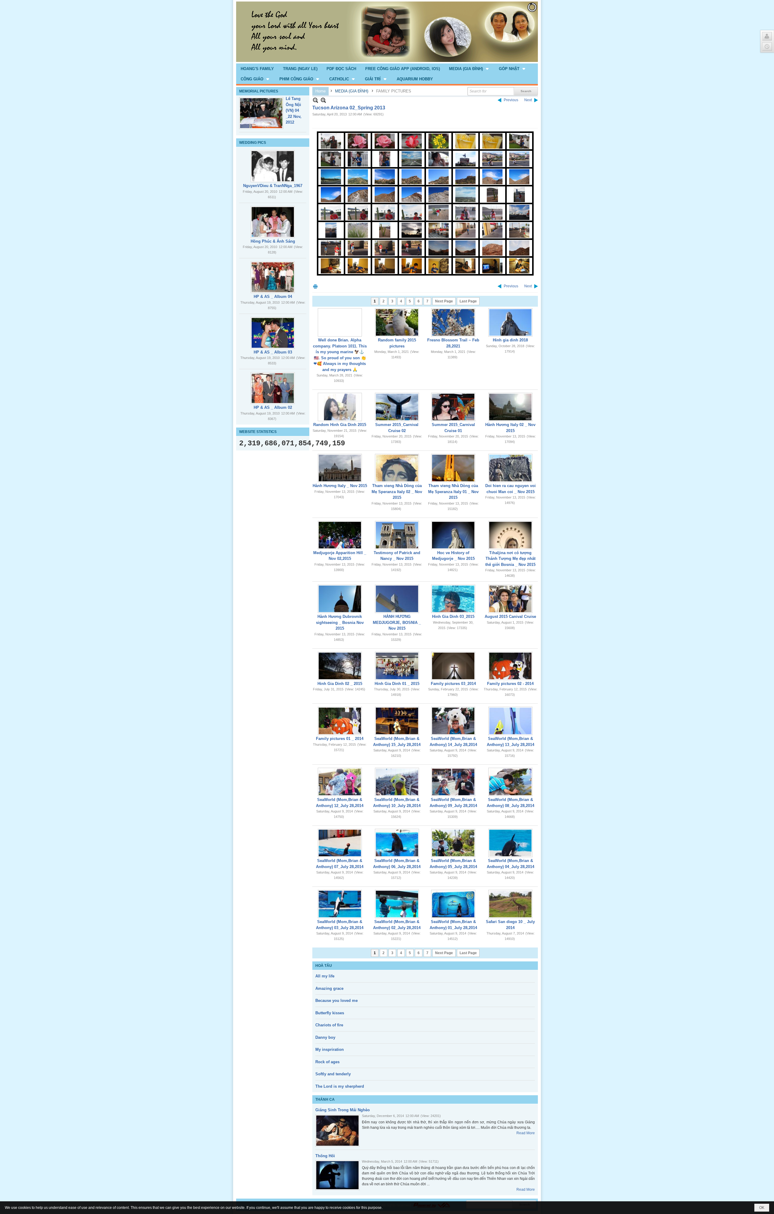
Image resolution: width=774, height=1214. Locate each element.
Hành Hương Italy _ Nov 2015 (340, 485)
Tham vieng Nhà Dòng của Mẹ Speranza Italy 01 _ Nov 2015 (453, 491)
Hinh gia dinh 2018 (510, 340)
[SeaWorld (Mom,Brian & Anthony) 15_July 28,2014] (397, 721)
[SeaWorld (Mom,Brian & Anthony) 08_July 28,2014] (510, 782)
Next (528, 100)
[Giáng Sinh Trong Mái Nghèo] (337, 1131)
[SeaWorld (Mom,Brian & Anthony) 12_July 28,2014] (340, 782)
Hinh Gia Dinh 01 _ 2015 (397, 683)
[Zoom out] (323, 100)
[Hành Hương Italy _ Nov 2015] (340, 468)
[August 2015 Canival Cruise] (510, 599)
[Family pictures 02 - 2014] (510, 666)
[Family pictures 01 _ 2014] (340, 721)
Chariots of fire (329, 1025)
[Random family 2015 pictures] (397, 322)
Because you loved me (336, 1000)
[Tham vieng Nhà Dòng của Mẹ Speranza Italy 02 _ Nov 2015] (397, 468)
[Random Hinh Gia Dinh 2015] (340, 407)
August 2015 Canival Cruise (510, 616)
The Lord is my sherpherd (339, 1086)
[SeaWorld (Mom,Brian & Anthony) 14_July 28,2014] (453, 721)
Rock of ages (327, 1062)
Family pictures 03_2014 (453, 683)
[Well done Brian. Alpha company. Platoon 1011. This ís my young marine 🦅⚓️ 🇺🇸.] (340, 322)
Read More (525, 1133)
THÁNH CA (325, 1099)
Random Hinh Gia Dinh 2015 (339, 424)
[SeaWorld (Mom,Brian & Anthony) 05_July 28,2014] (453, 843)
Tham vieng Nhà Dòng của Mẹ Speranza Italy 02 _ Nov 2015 (397, 491)
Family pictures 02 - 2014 (510, 683)
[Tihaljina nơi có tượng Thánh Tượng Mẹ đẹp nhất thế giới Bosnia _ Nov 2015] (510, 535)
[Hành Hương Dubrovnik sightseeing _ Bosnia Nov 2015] (340, 599)
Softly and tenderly (333, 1074)
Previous (511, 100)
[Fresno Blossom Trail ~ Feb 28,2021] (453, 322)
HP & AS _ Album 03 (273, 352)
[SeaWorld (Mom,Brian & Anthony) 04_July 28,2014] (510, 843)
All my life (324, 976)
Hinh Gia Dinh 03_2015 (453, 616)
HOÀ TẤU (323, 966)
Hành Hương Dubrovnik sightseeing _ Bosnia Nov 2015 (340, 622)
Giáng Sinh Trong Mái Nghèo (342, 1110)
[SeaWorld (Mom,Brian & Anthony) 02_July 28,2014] (397, 904)
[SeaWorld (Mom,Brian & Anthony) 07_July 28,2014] (340, 843)
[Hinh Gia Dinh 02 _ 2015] (340, 666)
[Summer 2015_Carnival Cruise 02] (397, 407)
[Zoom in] (315, 100)
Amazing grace (329, 988)
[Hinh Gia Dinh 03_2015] (453, 599)
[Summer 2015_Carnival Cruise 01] (453, 407)
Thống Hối (325, 1156)
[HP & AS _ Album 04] (273, 277)
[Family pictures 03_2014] (453, 666)
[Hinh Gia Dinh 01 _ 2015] (397, 666)
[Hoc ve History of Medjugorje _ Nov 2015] (453, 535)
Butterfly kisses (329, 1013)
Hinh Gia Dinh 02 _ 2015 (339, 683)
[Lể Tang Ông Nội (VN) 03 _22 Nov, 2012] (261, 113)
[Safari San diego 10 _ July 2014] (510, 904)
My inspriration (329, 1049)
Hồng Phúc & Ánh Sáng (273, 241)
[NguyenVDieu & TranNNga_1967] (273, 166)
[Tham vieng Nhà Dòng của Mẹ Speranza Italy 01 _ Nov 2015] (453, 468)
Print (315, 286)
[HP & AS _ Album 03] (273, 333)
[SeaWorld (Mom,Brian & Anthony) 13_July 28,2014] (510, 721)
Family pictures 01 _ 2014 (339, 738)
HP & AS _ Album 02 (273, 407)
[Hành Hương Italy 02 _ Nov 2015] (510, 407)
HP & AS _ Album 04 (273, 296)
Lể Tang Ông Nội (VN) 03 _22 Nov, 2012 (293, 110)
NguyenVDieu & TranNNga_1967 (272, 185)
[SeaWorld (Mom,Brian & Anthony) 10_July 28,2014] (397, 782)
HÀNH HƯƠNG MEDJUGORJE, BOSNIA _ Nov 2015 (397, 622)
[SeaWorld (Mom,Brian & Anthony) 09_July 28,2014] (453, 782)
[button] (469, 68)
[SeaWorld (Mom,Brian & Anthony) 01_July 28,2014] (453, 904)
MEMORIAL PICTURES (258, 91)
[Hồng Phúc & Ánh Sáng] (273, 222)
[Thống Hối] (337, 1175)
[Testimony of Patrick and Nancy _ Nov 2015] (397, 535)
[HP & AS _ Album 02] (273, 388)
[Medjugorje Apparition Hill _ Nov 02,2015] (340, 535)
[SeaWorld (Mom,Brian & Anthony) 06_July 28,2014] (397, 843)
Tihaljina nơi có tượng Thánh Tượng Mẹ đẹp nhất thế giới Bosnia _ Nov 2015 (510, 558)
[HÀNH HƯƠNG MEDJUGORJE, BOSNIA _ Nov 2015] (397, 599)
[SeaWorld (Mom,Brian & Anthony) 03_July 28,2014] (340, 904)
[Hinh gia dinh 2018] (510, 322)
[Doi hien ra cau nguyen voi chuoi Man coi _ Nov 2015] (510, 468)
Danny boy (325, 1037)
